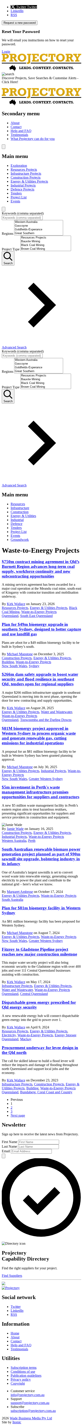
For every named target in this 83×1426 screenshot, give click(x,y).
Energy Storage (65, 1035)
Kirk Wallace (16, 604)
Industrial (17, 520)
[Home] (41, 70)
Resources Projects (24, 169)
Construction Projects (26, 177)
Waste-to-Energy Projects (39, 612)
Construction (20, 512)
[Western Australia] (38, 222)
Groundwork (20, 539)
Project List (19, 197)
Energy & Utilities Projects (29, 181)
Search (8, 263)
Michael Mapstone (20, 654)
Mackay (25, 1039)
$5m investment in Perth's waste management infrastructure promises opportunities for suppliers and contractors (40, 792)
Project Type (10, 249)
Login (6, 51)
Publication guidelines (26, 1375)
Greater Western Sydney (46, 779)
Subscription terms (24, 1367)
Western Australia (14, 840)
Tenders (16, 193)
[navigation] (41, 126)
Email (6, 1151)
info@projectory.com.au (27, 1395)
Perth (31, 840)
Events (15, 201)
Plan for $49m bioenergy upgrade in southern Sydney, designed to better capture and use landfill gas (41, 629)
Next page (18, 1115)
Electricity (9, 1035)
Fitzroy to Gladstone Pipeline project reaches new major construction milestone (39, 951)
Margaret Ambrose (20, 892)
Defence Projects (22, 189)
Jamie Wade (15, 829)
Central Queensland (34, 994)
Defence (16, 524)
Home (15, 1333)
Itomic (16, 1422)
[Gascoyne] (38, 226)
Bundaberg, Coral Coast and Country (46, 1092)
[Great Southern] (38, 233)
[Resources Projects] (46, 238)
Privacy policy (21, 1379)
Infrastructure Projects (26, 173)
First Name (9, 1142)
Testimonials (19, 135)
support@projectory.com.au (30, 1403)
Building (8, 662)
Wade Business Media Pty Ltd (31, 1418)
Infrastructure (20, 508)
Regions (7, 233)
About (15, 123)
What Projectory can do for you (33, 139)
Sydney (34, 666)
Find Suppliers (12, 1275)
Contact (16, 127)
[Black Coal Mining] (46, 245)
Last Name (9, 1146)
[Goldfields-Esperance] (38, 229)
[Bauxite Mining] (46, 241)
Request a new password (20, 22)
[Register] (3, 1284)
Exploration (19, 165)
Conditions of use (23, 1371)
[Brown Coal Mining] (46, 249)
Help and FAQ (21, 131)
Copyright (18, 1383)
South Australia (12, 899)
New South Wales (14, 666)
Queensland (10, 616)
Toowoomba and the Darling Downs (45, 720)
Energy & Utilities (23, 516)
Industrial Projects (23, 185)
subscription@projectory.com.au (33, 1411)
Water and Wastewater (56, 712)
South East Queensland (36, 616)
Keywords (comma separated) (23, 213)
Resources (18, 504)
